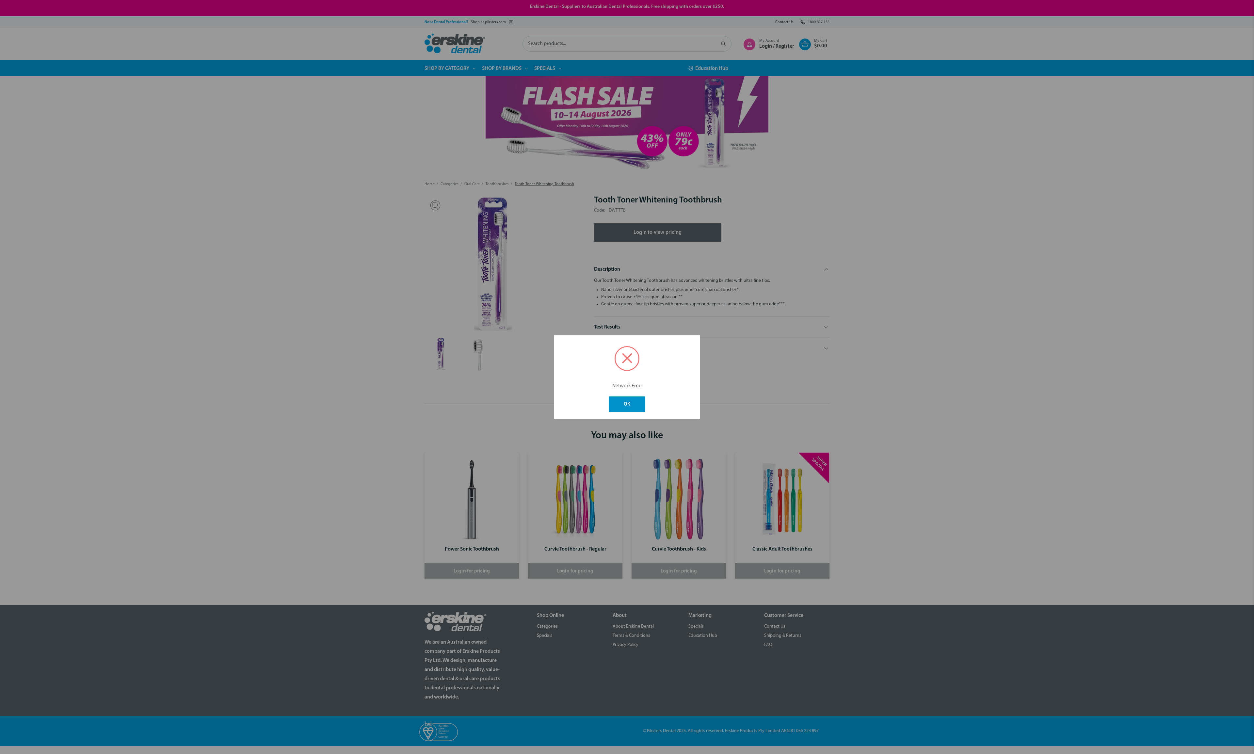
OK (627, 404)
